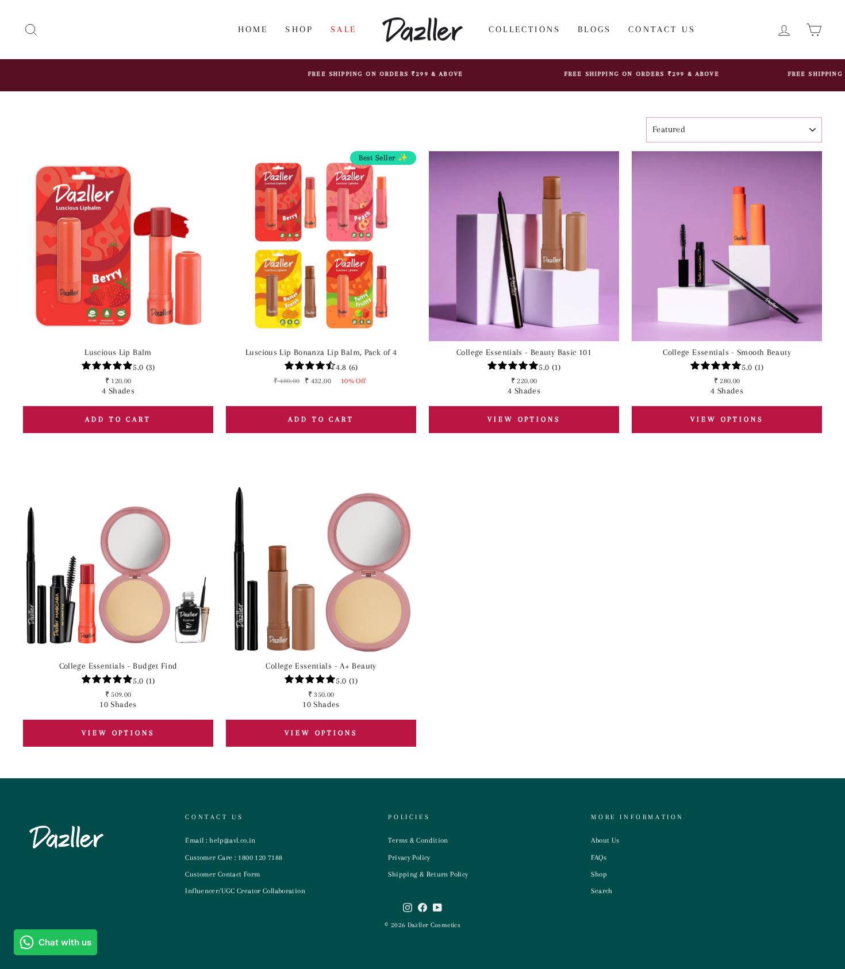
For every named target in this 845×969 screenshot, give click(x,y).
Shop (299, 29)
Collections (524, 29)
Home (253, 29)
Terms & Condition (418, 840)
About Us (605, 840)
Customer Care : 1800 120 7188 (233, 858)
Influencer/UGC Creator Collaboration (245, 891)
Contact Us (662, 29)
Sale (343, 29)
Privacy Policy (409, 858)
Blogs (594, 29)
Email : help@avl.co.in (220, 840)
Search (601, 891)
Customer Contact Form (222, 874)
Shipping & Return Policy (428, 874)
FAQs (598, 858)
